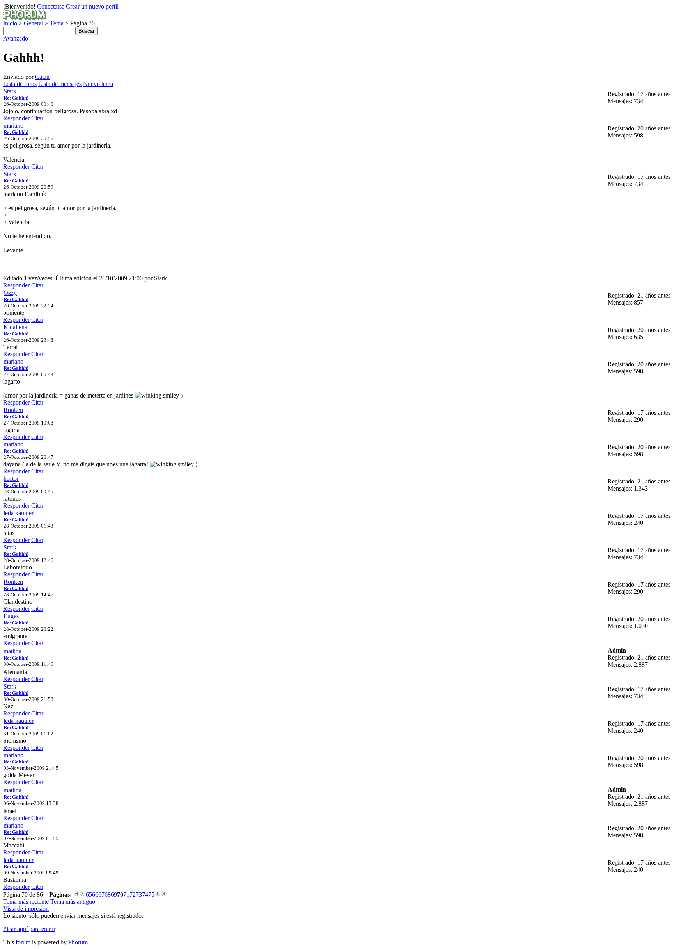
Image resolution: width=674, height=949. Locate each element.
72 (132, 894)
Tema (57, 23)
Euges (11, 616)
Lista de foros (20, 83)
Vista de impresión (26, 908)
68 (108, 894)
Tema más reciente (26, 901)
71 (126, 894)
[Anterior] (83, 894)
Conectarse (50, 6)
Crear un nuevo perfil (92, 6)
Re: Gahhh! (16, 98)
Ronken (13, 410)
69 (114, 894)
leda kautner (19, 513)
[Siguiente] (157, 894)
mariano (13, 125)
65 (89, 894)
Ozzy (10, 292)
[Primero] (76, 894)
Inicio (10, 23)
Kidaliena (15, 327)
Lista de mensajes (60, 83)
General (33, 23)
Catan (42, 76)
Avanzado (15, 38)
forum (23, 942)
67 (101, 894)
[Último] (164, 894)
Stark (10, 91)
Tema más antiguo (72, 901)
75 (151, 894)
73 (139, 894)
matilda (12, 651)
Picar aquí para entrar (29, 929)
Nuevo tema (98, 83)
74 (145, 894)
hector (11, 478)
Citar (37, 118)
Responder (16, 118)
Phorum (78, 942)
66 (95, 894)
